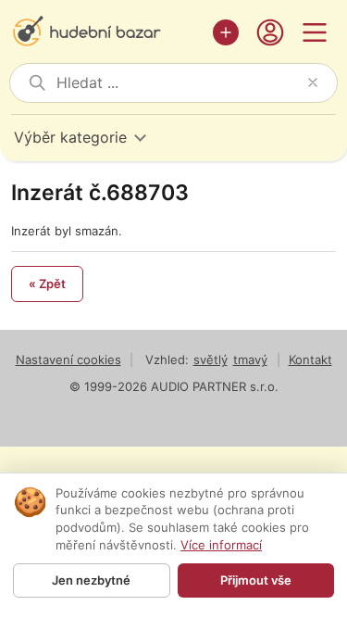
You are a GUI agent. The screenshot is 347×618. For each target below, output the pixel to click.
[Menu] (314, 32)
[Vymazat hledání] (312, 82)
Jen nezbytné (91, 580)
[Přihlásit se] (270, 32)
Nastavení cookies (68, 359)
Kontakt (310, 359)
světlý (210, 359)
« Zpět (47, 283)
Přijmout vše (255, 580)
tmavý (250, 359)
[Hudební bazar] (107, 32)
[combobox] (178, 83)
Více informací (221, 544)
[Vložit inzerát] (225, 32)
